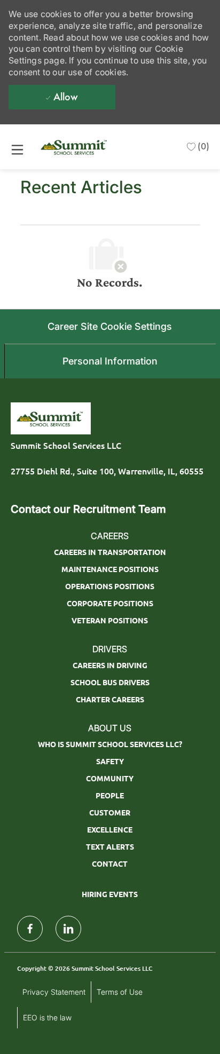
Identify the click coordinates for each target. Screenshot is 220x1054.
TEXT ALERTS (110, 846)
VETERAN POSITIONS (110, 620)
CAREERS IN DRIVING (110, 665)
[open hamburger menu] (17, 149)
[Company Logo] (75, 146)
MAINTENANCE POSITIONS (110, 569)
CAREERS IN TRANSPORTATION (110, 552)
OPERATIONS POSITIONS (109, 586)
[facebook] (30, 928)
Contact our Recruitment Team (88, 509)
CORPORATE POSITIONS (110, 603)
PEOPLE (110, 795)
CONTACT (110, 863)
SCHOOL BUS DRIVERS (110, 682)
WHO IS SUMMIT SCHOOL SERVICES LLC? (110, 744)
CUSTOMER (109, 812)
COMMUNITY (109, 778)
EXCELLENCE (109, 829)
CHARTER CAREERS (110, 699)
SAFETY (110, 761)
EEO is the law (47, 1017)
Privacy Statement (53, 991)
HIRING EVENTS (110, 894)
